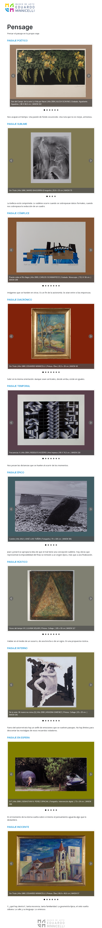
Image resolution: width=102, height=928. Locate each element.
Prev (13, 76)
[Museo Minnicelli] (19, 7)
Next (89, 76)
